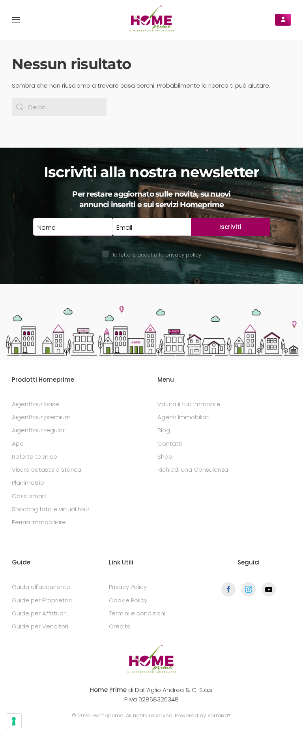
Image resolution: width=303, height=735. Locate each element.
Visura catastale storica (46, 469)
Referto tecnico (34, 456)
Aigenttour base (35, 404)
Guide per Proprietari (42, 600)
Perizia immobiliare (39, 522)
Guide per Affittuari (39, 613)
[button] (16, 20)
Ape (18, 443)
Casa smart (29, 496)
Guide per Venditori (40, 626)
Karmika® (219, 715)
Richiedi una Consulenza (192, 469)
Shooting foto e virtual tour (51, 509)
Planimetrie (28, 482)
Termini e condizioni (137, 613)
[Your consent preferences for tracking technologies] (13, 721)
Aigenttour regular (38, 430)
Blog (163, 430)
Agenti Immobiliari (183, 417)
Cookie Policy (128, 600)
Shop (164, 456)
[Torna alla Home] (151, 20)
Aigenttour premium (41, 417)
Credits (119, 626)
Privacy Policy (128, 587)
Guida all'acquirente (41, 587)
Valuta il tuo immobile (189, 404)
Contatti (169, 443)
